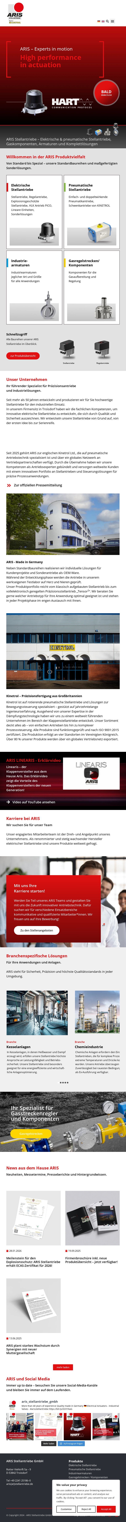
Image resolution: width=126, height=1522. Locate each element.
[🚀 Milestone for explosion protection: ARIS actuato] (48, 1426)
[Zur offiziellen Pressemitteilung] (9, 485)
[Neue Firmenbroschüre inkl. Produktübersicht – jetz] (106, 1426)
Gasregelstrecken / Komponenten (88, 1477)
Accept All (106, 1509)
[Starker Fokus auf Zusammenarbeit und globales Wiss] (19, 1426)
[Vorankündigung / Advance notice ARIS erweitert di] (77, 1426)
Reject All (86, 1509)
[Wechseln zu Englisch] (103, 21)
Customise (66, 1509)
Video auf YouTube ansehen (33, 802)
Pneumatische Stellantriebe (85, 1469)
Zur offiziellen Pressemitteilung (38, 485)
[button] (112, 21)
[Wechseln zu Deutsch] (99, 21)
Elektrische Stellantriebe (83, 1465)
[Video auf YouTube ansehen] (8, 802)
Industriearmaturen (80, 1473)
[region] (86, 1498)
